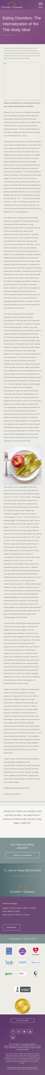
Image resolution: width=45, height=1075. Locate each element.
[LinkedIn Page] (12, 1037)
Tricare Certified (22, 939)
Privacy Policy (34, 1069)
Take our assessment (22, 855)
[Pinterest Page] (24, 1031)
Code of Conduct (36, 1047)
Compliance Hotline (23, 1049)
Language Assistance (28, 1044)
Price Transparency (15, 1044)
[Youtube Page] (30, 1031)
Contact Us (11, 927)
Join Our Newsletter (22, 1020)
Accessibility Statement (28, 1046)
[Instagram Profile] (18, 1031)
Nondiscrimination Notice (12, 1046)
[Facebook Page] (12, 1031)
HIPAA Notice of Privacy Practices (19, 1047)
